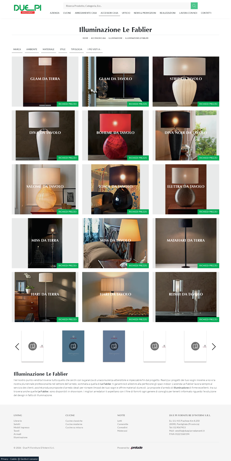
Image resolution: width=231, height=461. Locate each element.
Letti (119, 420)
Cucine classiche (74, 420)
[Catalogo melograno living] (114, 346)
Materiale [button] (48, 49)
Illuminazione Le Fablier (136, 38)
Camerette (122, 424)
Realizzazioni (168, 13)
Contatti (206, 13)
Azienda (54, 13)
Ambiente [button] (31, 49)
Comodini (122, 427)
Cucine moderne (74, 424)
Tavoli (17, 430)
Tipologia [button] (76, 49)
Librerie (18, 420)
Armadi (17, 434)
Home (85, 38)
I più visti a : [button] (94, 49)
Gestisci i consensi (29, 459)
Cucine (67, 13)
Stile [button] (63, 49)
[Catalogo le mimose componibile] (155, 346)
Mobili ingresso (21, 427)
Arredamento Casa (86, 13)
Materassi (122, 430)
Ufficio (126, 13)
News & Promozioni (145, 13)
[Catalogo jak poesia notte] (195, 346)
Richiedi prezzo (68, 104)
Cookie (13, 459)
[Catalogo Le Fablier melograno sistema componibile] (73, 346)
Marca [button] (17, 49)
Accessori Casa (109, 13)
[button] (214, 346)
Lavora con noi (188, 13)
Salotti (17, 424)
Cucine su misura (74, 427)
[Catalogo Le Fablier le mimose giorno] (32, 346)
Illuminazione (115, 38)
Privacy (4, 459)
